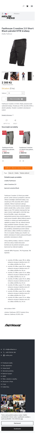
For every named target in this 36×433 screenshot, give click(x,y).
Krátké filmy (6, 387)
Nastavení (17, 423)
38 (23, 161)
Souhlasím (17, 429)
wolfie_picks (9, 355)
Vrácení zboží (6, 368)
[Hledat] (23, 6)
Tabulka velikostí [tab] (24, 173)
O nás (4, 384)
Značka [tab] (17, 173)
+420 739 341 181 (11, 352)
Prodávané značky (7, 363)
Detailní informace (7, 115)
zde (22, 419)
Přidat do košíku (15, 99)
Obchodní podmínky (8, 371)
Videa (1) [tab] (10, 173)
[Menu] (32, 6)
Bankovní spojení (7, 373)
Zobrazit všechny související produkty (18, 168)
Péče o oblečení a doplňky (10, 379)
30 (3, 161)
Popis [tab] (5, 173)
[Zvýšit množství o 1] (8, 98)
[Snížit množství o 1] (8, 100)
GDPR (4, 376)
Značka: (7, 34)
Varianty (6, 157)
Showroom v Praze (8, 381)
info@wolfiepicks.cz (11, 349)
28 (20, 161)
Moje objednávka (7, 365)
